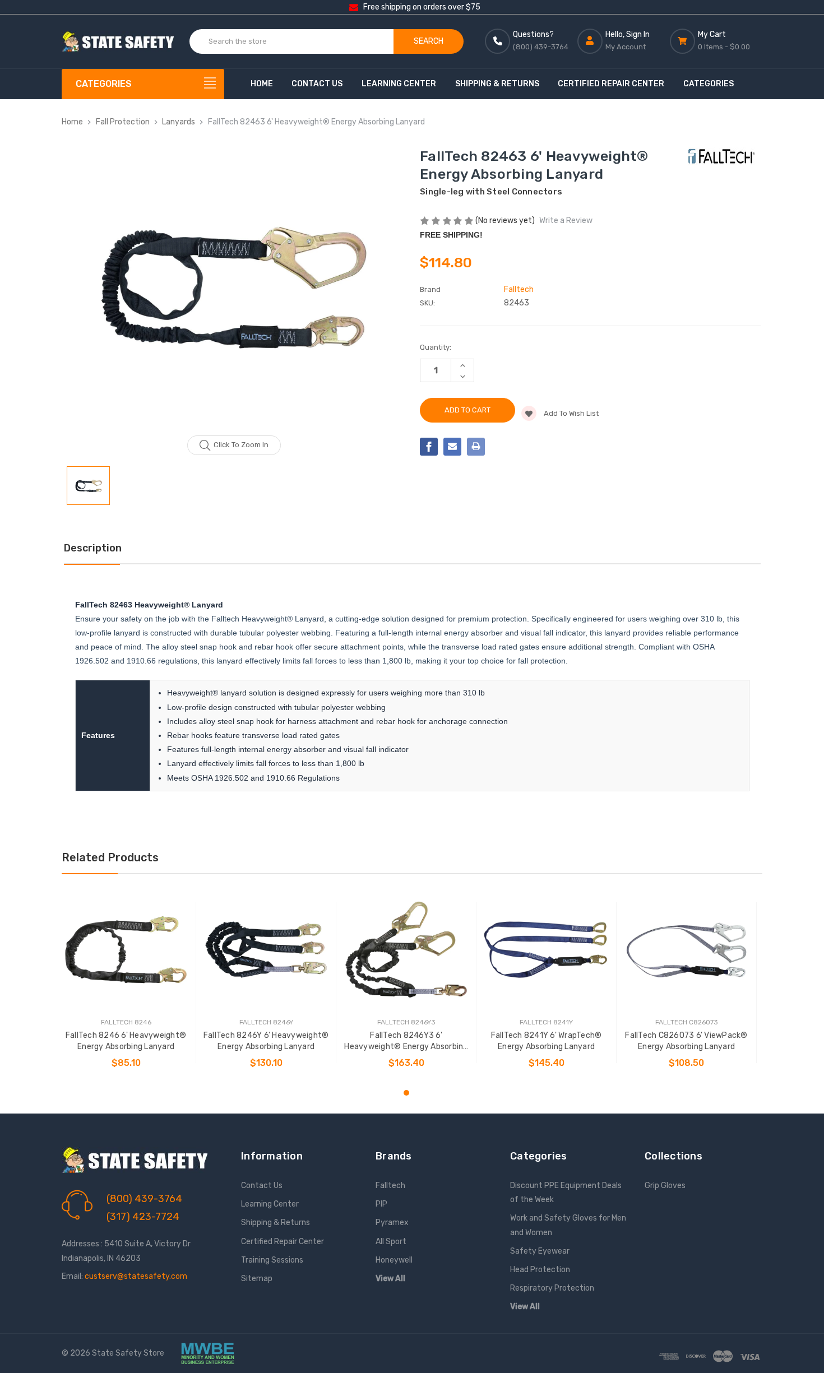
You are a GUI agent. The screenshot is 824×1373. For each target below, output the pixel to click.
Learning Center (399, 84)
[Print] (476, 447)
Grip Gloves (665, 1185)
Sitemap (256, 1278)
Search (428, 41)
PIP (381, 1204)
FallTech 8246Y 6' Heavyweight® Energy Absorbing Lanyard (266, 1041)
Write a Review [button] (565, 220)
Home (262, 84)
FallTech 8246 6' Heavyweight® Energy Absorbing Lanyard (126, 1041)
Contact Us (316, 84)
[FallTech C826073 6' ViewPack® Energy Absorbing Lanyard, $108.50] (686, 949)
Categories (708, 84)
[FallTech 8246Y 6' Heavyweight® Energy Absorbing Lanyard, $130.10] (266, 949)
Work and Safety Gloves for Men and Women (568, 1225)
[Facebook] (429, 447)
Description (93, 548)
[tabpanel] (126, 982)
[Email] (452, 447)
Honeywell (394, 1260)
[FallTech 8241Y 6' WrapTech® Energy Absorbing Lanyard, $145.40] (546, 949)
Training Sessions (272, 1260)
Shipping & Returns (497, 84)
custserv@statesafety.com (136, 1276)
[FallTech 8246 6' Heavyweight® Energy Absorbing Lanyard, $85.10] (126, 949)
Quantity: (435, 347)
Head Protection (540, 1269)
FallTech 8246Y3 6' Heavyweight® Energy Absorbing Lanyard (405, 1041)
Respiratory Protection (552, 1288)
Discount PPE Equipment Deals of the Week (566, 1192)
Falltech (390, 1185)
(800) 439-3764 (144, 1199)
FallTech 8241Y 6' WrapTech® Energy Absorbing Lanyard (546, 1041)
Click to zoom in (241, 444)
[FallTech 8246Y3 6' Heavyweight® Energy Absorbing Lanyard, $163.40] (406, 949)
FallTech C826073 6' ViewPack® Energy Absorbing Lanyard (686, 1041)
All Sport (391, 1241)
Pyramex (392, 1222)
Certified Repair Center (611, 84)
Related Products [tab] (110, 857)
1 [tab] (406, 1093)
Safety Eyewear (540, 1251)
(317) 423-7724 (143, 1216)
